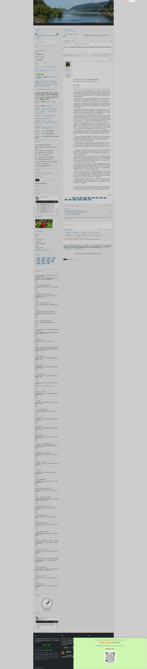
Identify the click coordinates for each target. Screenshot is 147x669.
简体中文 (129, 0)
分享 (112, 642)
